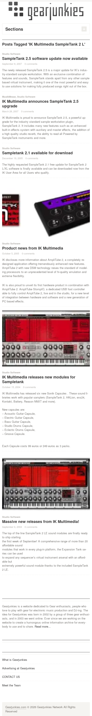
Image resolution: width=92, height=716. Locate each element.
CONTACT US (11, 677)
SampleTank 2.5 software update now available (45, 58)
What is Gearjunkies (14, 660)
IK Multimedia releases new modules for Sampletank (38, 379)
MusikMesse (9, 96)
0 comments (31, 63)
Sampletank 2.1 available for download (37, 153)
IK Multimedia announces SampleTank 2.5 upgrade (40, 103)
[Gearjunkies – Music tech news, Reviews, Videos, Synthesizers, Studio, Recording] (46, 10)
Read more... (43, 626)
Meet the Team (11, 685)
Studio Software (11, 53)
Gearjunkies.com (15, 707)
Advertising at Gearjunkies (18, 668)
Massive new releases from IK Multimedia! (40, 521)
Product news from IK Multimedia (32, 248)
